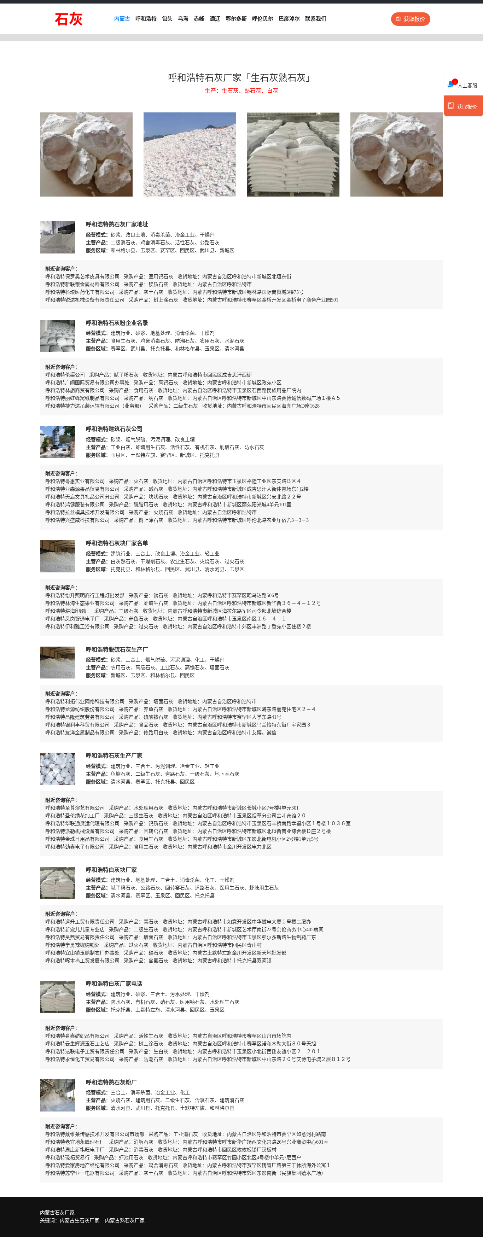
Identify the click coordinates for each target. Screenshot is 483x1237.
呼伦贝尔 (262, 19)
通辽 (215, 19)
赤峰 (199, 19)
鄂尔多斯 (236, 19)
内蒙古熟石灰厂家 (125, 1220)
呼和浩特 (146, 19)
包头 (167, 19)
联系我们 (315, 19)
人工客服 (465, 84)
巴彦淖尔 (289, 19)
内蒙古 (122, 19)
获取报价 (414, 19)
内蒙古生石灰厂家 (79, 1220)
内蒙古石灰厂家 (57, 1212)
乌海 (183, 19)
